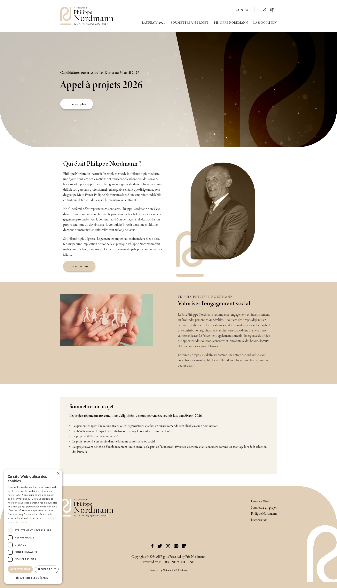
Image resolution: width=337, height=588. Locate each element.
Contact (243, 10)
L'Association (265, 22)
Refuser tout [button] (46, 569)
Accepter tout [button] (20, 569)
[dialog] (33, 526)
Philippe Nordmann (231, 22)
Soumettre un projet (189, 22)
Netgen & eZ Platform (175, 570)
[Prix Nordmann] (81, 16)
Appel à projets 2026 (101, 84)
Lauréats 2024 (154, 22)
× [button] (58, 473)
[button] (265, 10)
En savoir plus (76, 104)
